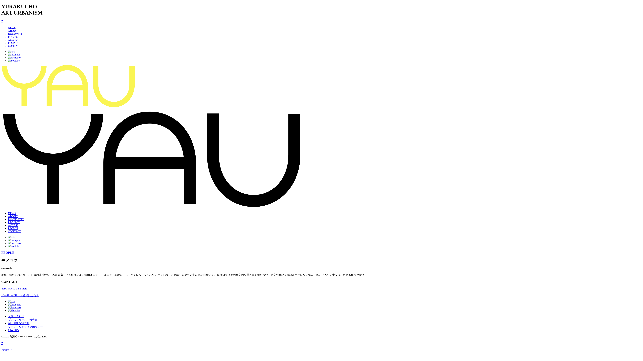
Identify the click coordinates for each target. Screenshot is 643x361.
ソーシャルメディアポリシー (25, 326)
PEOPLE (13, 42)
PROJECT (14, 36)
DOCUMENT (16, 33)
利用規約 (13, 330)
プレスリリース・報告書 (23, 319)
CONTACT (14, 45)
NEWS (12, 27)
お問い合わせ (16, 316)
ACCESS (13, 39)
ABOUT (13, 30)
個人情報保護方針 (18, 323)
